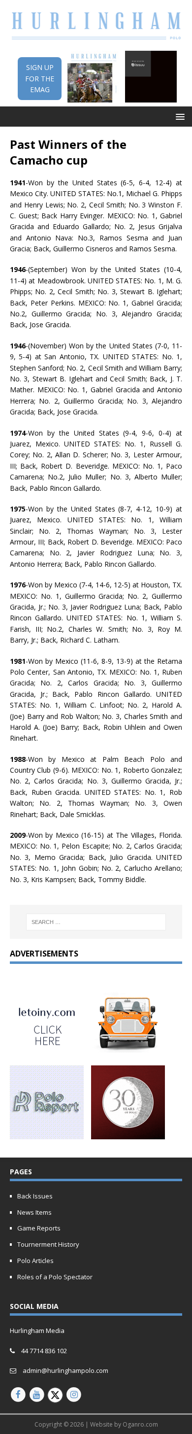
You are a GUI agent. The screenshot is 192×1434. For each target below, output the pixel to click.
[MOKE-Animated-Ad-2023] (128, 1051)
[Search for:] (96, 922)
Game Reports (39, 1228)
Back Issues (35, 1196)
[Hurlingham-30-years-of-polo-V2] (128, 1133)
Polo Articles (35, 1260)
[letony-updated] (47, 1051)
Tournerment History (48, 1244)
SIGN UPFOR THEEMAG (39, 78)
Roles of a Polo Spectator (55, 1276)
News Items (34, 1212)
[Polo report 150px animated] (47, 1133)
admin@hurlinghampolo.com (65, 1370)
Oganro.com (140, 1424)
